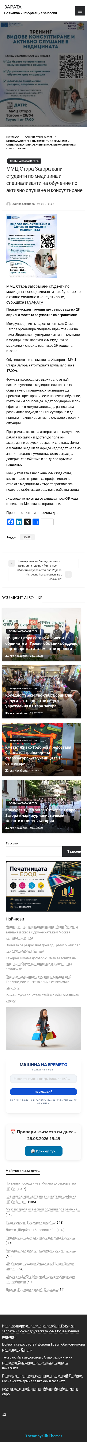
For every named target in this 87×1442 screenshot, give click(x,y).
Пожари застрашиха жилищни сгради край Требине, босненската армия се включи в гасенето (39, 981)
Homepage (12, 137)
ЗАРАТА (13, 7)
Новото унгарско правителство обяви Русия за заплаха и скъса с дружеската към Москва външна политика (42, 932)
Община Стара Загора (38, 137)
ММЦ (27, 537)
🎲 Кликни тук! (44, 1151)
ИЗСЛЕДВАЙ (44, 1091)
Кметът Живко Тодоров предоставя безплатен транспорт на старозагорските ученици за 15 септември (38, 755)
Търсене (12, 843)
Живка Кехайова (23, 203)
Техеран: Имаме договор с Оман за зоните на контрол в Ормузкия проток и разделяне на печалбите (41, 963)
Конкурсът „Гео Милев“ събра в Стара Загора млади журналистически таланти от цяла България (40, 815)
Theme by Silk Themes (43, 1436)
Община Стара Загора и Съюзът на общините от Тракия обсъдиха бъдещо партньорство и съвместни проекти (41, 643)
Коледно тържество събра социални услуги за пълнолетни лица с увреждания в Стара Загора (39, 700)
